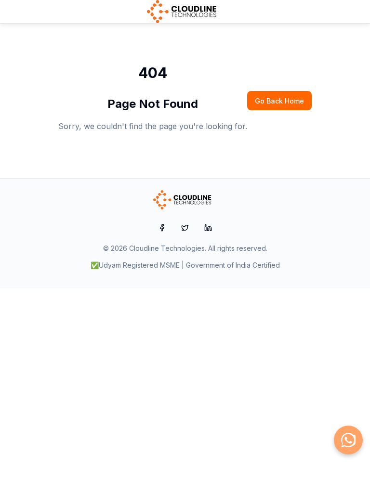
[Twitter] (185, 227)
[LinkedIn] (208, 227)
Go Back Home (279, 101)
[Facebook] (162, 227)
